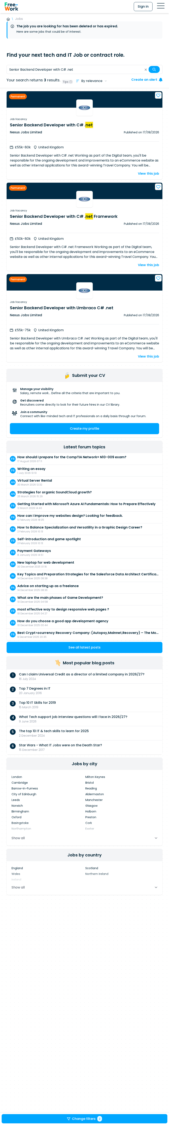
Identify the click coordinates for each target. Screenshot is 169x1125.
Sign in (143, 6)
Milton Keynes (95, 777)
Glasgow (91, 806)
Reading (91, 788)
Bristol (89, 783)
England (17, 868)
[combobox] (84, 69)
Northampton (21, 829)
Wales (16, 874)
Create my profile (84, 428)
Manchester (94, 800)
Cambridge (20, 783)
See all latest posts (84, 647)
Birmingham (20, 811)
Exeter (89, 829)
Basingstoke (20, 823)
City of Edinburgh (24, 794)
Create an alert (144, 79)
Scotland (91, 868)
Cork (88, 823)
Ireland (16, 880)
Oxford (16, 817)
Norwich (17, 806)
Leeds (16, 800)
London (17, 777)
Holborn (90, 811)
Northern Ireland (96, 874)
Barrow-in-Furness (25, 788)
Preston (90, 817)
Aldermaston (94, 794)
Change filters (86, 1118)
